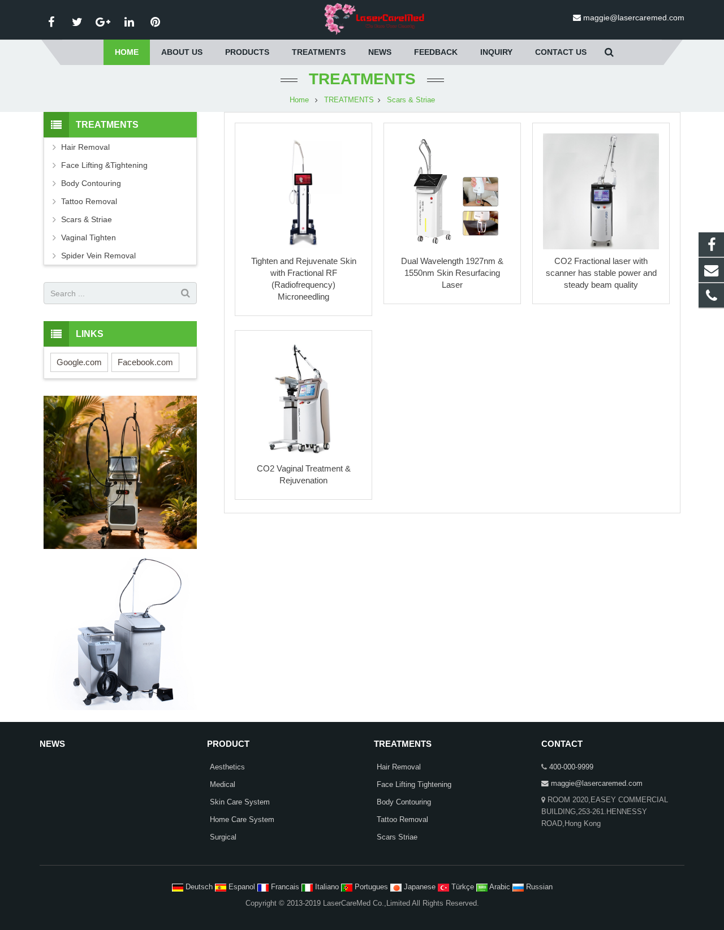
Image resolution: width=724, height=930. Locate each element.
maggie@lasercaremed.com (633, 17)
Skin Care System (240, 802)
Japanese (420, 887)
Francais (285, 887)
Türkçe (462, 887)
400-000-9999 (571, 767)
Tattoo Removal (89, 201)
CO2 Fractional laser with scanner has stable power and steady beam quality (601, 272)
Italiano (327, 887)
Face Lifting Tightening (414, 785)
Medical (222, 785)
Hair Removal (85, 147)
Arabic (500, 887)
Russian (538, 887)
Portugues (371, 887)
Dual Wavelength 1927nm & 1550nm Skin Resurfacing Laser (452, 272)
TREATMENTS (362, 79)
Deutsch (199, 887)
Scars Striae (397, 837)
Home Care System (242, 820)
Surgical (223, 837)
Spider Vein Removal (98, 255)
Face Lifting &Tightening (104, 165)
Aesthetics (227, 767)
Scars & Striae (411, 100)
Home (299, 100)
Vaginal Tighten (88, 237)
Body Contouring (91, 183)
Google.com (79, 362)
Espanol (241, 887)
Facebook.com (145, 362)
